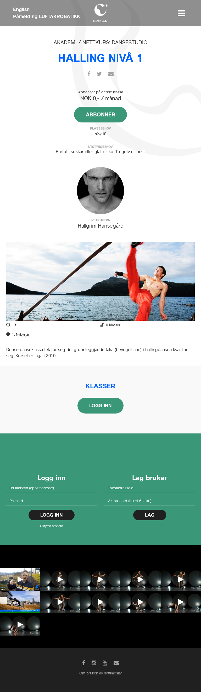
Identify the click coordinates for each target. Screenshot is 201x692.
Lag (149, 515)
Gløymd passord (51, 526)
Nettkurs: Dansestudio (114, 43)
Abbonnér (100, 114)
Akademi (65, 43)
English (21, 9)
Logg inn (100, 405)
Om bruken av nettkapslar (100, 673)
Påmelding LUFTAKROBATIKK (46, 16)
